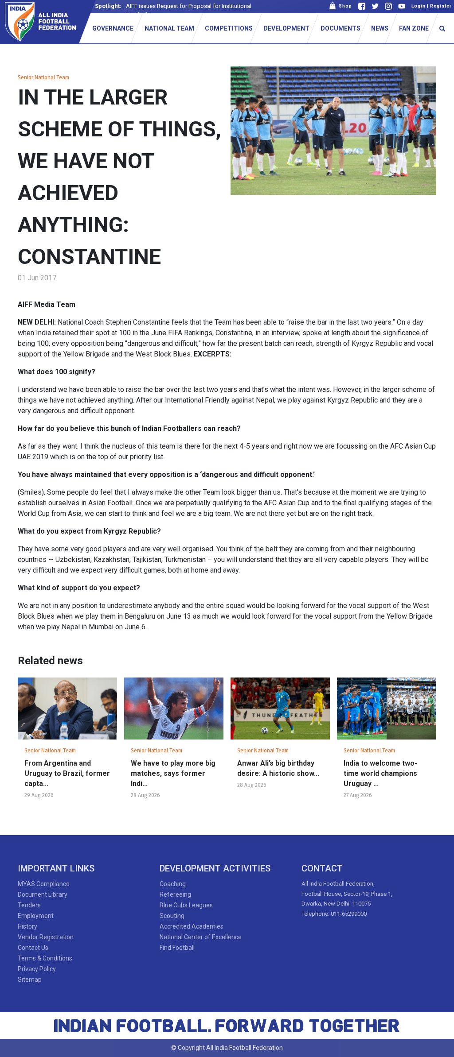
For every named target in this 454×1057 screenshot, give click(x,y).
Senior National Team (43, 77)
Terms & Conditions (45, 958)
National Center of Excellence (201, 937)
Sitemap (30, 979)
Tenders (29, 905)
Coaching (173, 883)
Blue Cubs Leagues (186, 905)
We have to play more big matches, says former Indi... (173, 773)
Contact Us (33, 947)
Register (441, 6)
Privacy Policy (37, 968)
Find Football (177, 947)
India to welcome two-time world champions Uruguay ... (380, 773)
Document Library (42, 894)
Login (418, 6)
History (27, 926)
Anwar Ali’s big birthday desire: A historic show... (278, 768)
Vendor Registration (46, 937)
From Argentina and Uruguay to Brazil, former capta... (67, 773)
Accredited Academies (191, 926)
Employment (36, 915)
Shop (344, 6)
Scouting (172, 915)
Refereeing (175, 894)
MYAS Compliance (44, 883)
